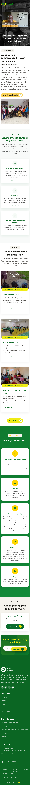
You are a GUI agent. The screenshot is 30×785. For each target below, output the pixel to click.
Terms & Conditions (10, 777)
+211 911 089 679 (10, 762)
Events (3, 701)
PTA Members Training (12, 342)
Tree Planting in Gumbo (12, 294)
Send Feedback (6, 711)
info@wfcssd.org (9, 748)
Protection (4, 726)
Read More (6, 309)
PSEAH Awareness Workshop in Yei (14, 391)
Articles (3, 704)
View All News (14, 421)
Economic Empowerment (9, 723)
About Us (4, 697)
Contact (4, 708)
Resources (4, 733)
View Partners (13, 626)
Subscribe (16, 649)
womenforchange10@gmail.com (15, 750)
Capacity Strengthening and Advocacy (14, 730)
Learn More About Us (10, 95)
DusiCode (20, 782)
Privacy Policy (8, 773)
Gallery (3, 737)
